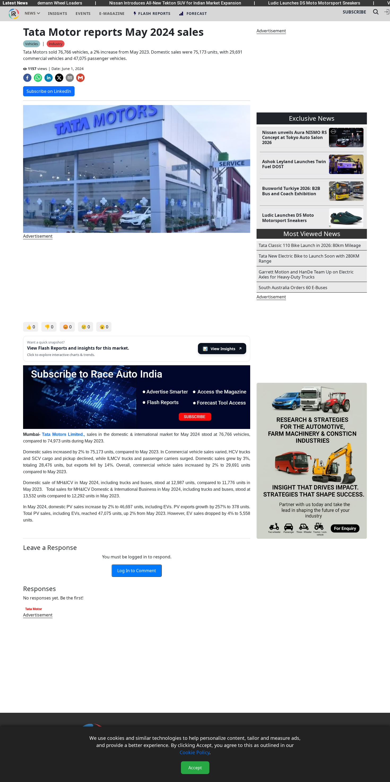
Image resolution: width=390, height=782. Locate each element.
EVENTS (83, 13)
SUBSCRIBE (354, 12)
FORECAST (197, 13)
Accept (195, 768)
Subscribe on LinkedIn (49, 91)
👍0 (30, 327)
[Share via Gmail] (80, 77)
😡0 (67, 327)
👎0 (49, 327)
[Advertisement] (136, 281)
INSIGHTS (57, 13)
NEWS (30, 13)
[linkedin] (48, 77)
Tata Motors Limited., (64, 434)
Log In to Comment (136, 571)
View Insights (222, 348)
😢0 (85, 327)
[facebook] (27, 77)
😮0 (103, 327)
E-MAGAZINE (112, 13)
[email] (70, 77)
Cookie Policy (194, 752)
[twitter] (59, 77)
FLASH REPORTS (154, 13)
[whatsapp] (38, 77)
